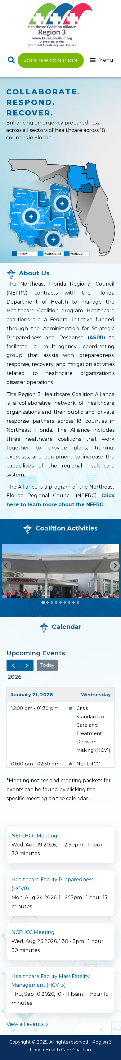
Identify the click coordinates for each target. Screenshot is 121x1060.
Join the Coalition (50, 60)
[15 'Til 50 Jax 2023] (60, 571)
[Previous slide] (6, 566)
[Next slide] (115, 566)
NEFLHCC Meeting (34, 836)
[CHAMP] (53, 239)
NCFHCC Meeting (33, 932)
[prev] (13, 665)
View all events (26, 1024)
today (47, 665)
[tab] (43, 602)
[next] (27, 665)
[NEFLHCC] (62, 203)
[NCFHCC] (31, 216)
